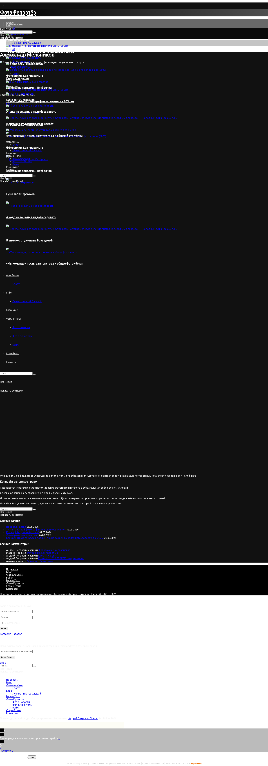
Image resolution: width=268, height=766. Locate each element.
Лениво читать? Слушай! (27, 42)
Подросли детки (17, 39)
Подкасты (11, 22)
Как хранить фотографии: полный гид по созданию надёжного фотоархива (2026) (55, 538)
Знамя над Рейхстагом (40, 561)
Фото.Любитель (22, 336)
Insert (32, 757)
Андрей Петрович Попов (83, 594)
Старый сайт (12, 353)
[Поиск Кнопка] (34, 374)
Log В (3, 662)
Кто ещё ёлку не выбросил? (22, 532)
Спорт (16, 688)
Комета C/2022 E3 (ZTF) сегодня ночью (61, 558)
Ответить (7, 750)
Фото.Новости (21, 327)
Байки (15, 58)
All (13, 49)
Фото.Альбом (14, 24)
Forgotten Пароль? (11, 633)
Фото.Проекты (13, 318)
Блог (9, 18)
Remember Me (12, 622)
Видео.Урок (12, 310)
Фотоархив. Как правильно (22, 535)
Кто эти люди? (47, 555)
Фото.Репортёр (18, 12)
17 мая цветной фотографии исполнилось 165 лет (36, 529)
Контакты (11, 362)
